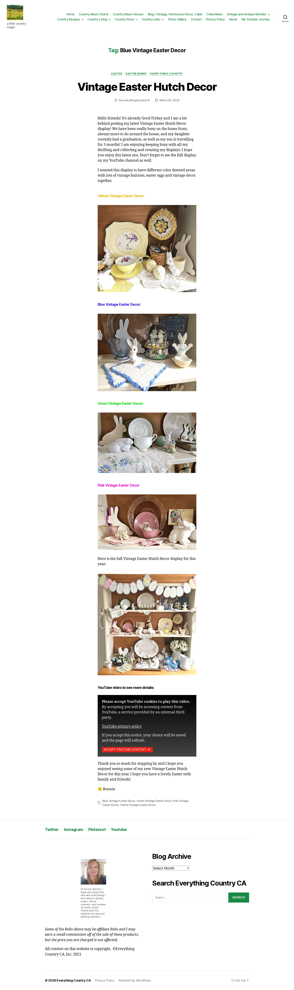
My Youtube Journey (256, 19)
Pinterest (97, 829)
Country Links (151, 19)
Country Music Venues (128, 14)
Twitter (52, 829)
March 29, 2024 (169, 100)
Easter (116, 73)
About (233, 19)
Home (70, 14)
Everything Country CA (74, 980)
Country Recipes (68, 19)
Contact (196, 19)
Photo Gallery (177, 19)
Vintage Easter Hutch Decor (147, 86)
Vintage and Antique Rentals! (246, 14)
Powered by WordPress (134, 980)
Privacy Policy (215, 19)
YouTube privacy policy (122, 726)
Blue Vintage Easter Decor (118, 801)
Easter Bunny (136, 73)
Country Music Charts (94, 14)
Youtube (119, 829)
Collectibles (215, 14)
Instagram (73, 829)
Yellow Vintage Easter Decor (138, 805)
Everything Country (166, 73)
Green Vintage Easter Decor (154, 801)
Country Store (124, 19)
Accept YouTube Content (125, 749)
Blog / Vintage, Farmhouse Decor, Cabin (175, 14)
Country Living (97, 19)
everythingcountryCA (136, 100)
